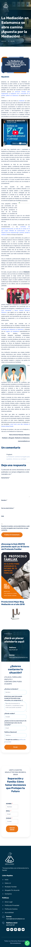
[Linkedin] (15, 929)
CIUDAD (8, 818)
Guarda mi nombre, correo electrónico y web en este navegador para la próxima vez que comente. (15, 528)
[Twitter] (11, 929)
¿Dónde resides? (9, 713)
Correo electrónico (7, 508)
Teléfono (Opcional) (10, 732)
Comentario (5, 478)
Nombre (4, 500)
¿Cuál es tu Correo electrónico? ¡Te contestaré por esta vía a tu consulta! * (15, 723)
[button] (27, 943)
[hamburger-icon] (28, 5)
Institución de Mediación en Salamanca (12, 329)
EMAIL (8, 811)
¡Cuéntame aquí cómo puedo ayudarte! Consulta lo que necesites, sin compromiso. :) (13, 698)
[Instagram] (19, 929)
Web (2, 516)
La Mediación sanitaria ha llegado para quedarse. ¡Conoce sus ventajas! (18, 458)
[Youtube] (23, 929)
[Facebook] (7, 929)
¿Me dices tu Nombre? (11, 689)
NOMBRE (9, 803)
